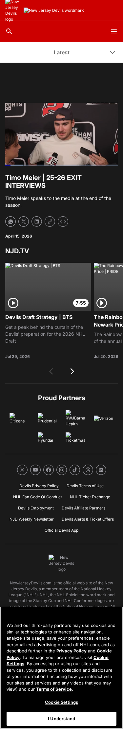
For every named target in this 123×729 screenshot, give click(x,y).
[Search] (9, 31)
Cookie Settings (61, 702)
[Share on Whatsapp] (10, 221)
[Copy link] (50, 221)
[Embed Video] (63, 221)
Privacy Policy (71, 650)
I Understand (61, 718)
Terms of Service (54, 689)
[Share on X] (23, 221)
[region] (61, 668)
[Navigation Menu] (114, 31)
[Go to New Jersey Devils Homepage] (54, 10)
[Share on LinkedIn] (36, 221)
